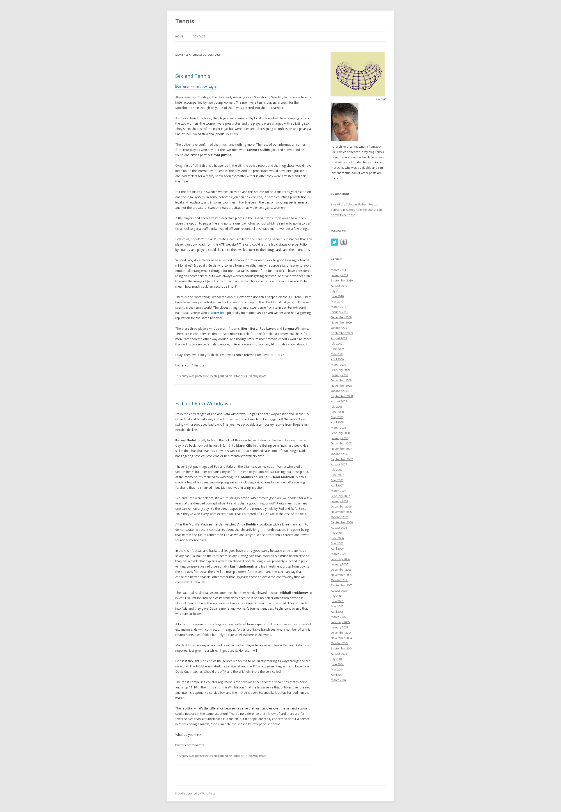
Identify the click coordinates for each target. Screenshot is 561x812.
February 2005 (340, 622)
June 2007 (337, 475)
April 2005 (337, 612)
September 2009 (342, 333)
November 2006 (341, 512)
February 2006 (340, 559)
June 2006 (337, 538)
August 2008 (339, 401)
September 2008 (342, 396)
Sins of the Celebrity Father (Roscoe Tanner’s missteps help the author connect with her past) (357, 209)
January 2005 (339, 627)
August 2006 (339, 527)
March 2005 (338, 617)
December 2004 (341, 633)
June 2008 (337, 412)
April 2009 (337, 359)
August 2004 (339, 654)
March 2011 (338, 270)
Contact (199, 36)
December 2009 (341, 317)
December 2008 (341, 380)
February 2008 (340, 433)
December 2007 (341, 443)
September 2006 (342, 522)
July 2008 (336, 407)
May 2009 (337, 354)
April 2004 (337, 675)
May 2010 (337, 301)
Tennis (184, 21)
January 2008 (339, 438)
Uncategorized (218, 376)
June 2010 (337, 296)
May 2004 (337, 669)
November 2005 (341, 575)
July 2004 (336, 659)
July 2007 (336, 470)
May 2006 (337, 543)
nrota (262, 376)
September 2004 (342, 648)
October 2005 (339, 580)
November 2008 (341, 385)
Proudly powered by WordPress (195, 793)
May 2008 (337, 417)
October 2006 (339, 517)
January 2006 (339, 564)
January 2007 (339, 501)
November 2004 (341, 638)
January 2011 (339, 275)
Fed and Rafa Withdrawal (204, 403)
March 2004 (338, 680)
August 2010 (339, 286)
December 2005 (341, 569)
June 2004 (337, 664)
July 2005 (336, 596)
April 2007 (337, 485)
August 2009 (339, 338)
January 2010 (339, 312)
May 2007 (337, 480)
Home (179, 36)
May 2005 (337, 606)
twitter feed (218, 313)
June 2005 (337, 601)
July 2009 (336, 343)
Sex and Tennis (192, 76)
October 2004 (339, 643)
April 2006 (337, 548)
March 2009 (338, 364)
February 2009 (340, 370)
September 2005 (342, 585)
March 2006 (338, 554)
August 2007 (339, 464)
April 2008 (337, 422)
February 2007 (340, 496)
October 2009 (339, 328)
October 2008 (339, 391)
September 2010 (342, 280)
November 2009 (341, 322)
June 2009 (337, 349)
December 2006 (341, 506)
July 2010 (336, 291)
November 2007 (341, 449)
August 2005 (339, 591)
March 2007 (338, 491)
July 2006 (336, 533)
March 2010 (338, 307)
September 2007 (342, 459)
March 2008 (338, 428)
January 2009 (339, 375)
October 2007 (339, 454)
